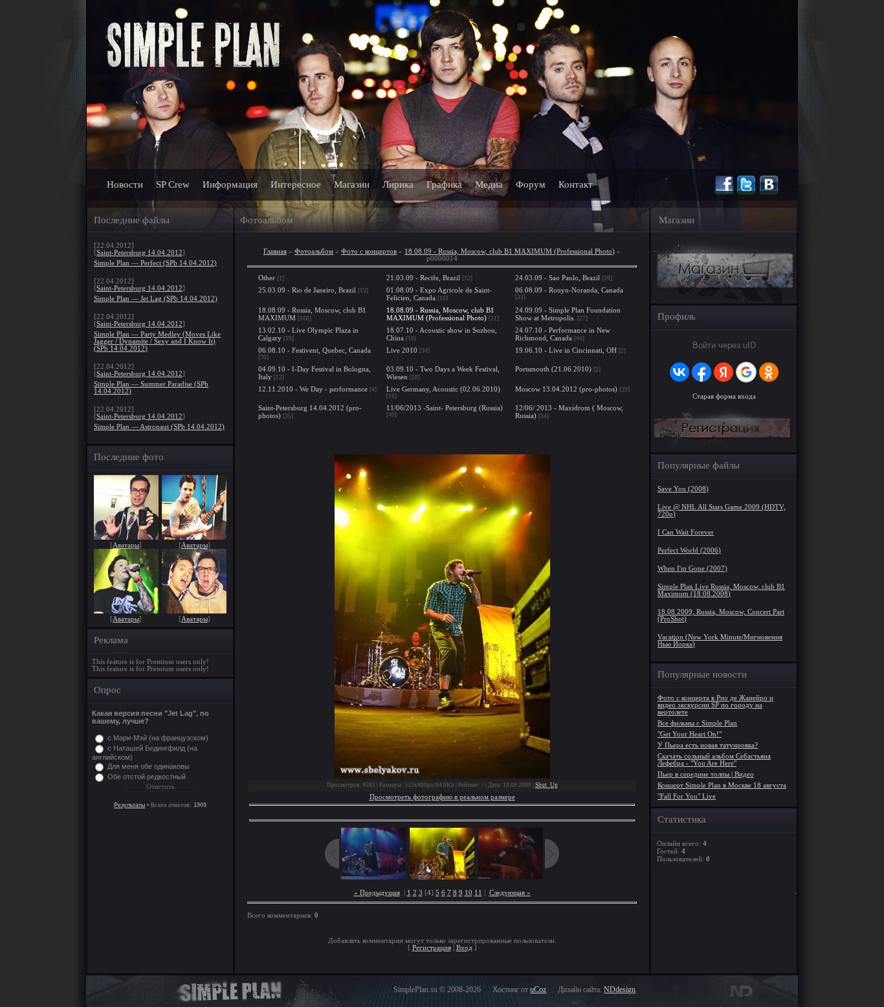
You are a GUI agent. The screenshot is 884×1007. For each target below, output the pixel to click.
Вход (464, 947)
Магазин (352, 184)
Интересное (296, 184)
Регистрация (431, 947)
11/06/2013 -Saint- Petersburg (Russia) (444, 408)
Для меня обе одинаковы (148, 766)
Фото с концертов (369, 251)
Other (266, 278)
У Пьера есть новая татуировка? (707, 745)
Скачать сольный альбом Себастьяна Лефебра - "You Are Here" (714, 760)
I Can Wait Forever (685, 532)
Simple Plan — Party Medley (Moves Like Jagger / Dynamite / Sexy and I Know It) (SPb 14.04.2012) (157, 341)
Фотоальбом (313, 251)
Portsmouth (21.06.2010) (553, 369)
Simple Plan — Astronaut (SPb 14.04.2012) (159, 426)
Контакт (575, 184)
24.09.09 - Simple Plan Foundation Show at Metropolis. (568, 314)
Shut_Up (546, 785)
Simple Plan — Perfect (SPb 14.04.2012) (155, 263)
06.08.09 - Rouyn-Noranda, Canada (569, 290)
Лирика (398, 184)
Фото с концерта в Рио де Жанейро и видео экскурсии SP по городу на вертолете (715, 705)
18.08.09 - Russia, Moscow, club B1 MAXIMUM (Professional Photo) (509, 251)
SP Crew (173, 184)
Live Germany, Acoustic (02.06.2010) (443, 389)
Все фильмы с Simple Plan (697, 723)
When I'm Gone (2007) (692, 568)
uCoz (538, 989)
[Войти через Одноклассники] (769, 372)
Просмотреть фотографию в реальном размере (442, 797)
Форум (531, 184)
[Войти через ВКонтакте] (679, 372)
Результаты (129, 805)
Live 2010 (401, 350)
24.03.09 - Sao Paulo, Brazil (557, 278)
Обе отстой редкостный (146, 776)
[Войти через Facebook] (701, 372)
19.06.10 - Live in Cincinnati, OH (566, 350)
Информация (230, 184)
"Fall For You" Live (686, 796)
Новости (125, 184)
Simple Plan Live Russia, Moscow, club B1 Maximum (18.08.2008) (721, 590)
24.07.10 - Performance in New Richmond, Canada (562, 334)
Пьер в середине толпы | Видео (705, 774)
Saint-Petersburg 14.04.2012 (139, 252)
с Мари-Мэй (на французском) (157, 738)
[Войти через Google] (746, 372)
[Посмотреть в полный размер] (442, 616)
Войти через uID (724, 345)
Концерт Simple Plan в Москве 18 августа (721, 785)
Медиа (489, 184)
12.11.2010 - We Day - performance (313, 389)
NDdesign (619, 989)
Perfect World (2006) (689, 550)
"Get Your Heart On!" (689, 734)
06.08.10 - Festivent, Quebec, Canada (314, 350)
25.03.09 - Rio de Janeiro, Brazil (307, 290)
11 (478, 892)
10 (468, 892)
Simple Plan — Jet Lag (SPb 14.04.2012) (155, 298)
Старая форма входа (724, 396)
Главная (275, 251)
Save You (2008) (683, 488)
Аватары (126, 545)
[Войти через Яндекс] (723, 372)
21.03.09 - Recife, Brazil (423, 278)
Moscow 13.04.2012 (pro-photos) (566, 389)
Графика (444, 184)
